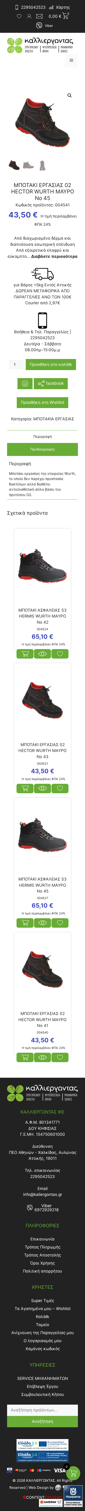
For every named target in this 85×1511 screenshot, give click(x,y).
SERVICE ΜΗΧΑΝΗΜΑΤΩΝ (42, 1378)
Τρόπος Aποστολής (42, 1255)
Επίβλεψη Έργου (42, 1386)
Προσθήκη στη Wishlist (42, 402)
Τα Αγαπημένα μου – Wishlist (43, 1308)
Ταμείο (42, 1324)
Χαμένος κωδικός (43, 1348)
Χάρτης (63, 7)
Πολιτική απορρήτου (42, 1271)
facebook (54, 383)
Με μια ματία (42, 654)
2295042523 (33, 7)
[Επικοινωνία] (41, 16)
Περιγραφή (42, 436)
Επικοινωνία (42, 1239)
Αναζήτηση (42, 1421)
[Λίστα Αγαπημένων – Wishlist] (19, 16)
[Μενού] (71, 60)
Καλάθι (42, 1316)
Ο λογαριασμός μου (43, 1340)
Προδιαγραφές (42, 449)
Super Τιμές (42, 1300)
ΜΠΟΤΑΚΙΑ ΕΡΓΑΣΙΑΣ (53, 419)
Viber (49, 26)
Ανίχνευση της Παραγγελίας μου (42, 1332)
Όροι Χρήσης (42, 1263)
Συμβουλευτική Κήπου (42, 1394)
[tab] (42, 436)
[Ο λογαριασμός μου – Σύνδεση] (29, 16)
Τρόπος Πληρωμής (42, 1247)
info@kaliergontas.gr (42, 1194)
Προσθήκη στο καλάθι (51, 364)
